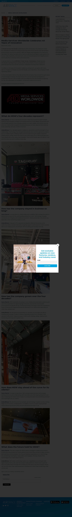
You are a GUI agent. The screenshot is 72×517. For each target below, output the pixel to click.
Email (38, 260)
